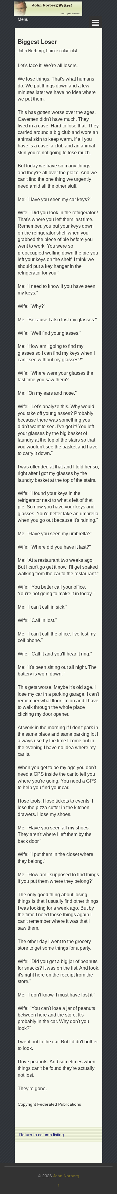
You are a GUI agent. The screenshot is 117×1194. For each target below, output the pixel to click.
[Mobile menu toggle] (95, 22)
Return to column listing (41, 1134)
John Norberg (66, 1175)
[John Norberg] (48, 8)
